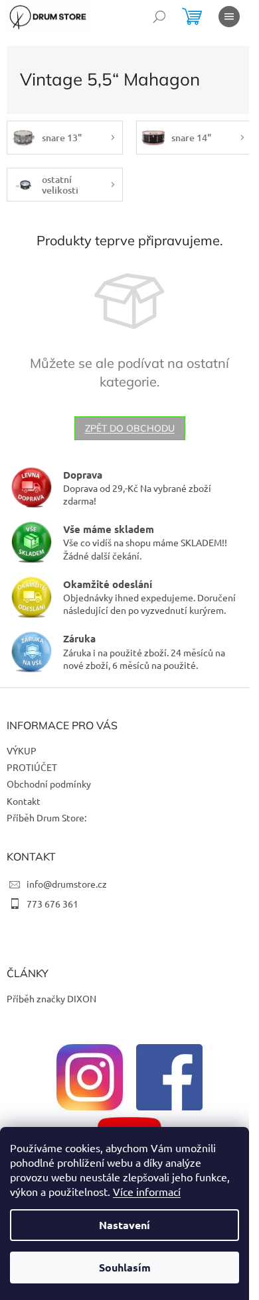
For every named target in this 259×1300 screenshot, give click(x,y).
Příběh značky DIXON (51, 998)
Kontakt (24, 801)
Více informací (147, 1191)
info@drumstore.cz (67, 884)
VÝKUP (22, 750)
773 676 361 (52, 904)
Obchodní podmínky (49, 784)
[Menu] (229, 16)
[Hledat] (159, 16)
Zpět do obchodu (130, 428)
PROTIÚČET (32, 767)
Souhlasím (125, 1267)
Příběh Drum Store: (46, 817)
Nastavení (124, 1225)
